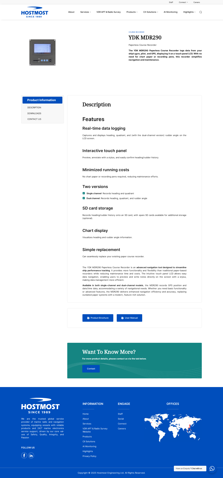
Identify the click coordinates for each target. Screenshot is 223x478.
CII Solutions (89, 441)
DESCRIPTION (34, 107)
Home (86, 414)
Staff (120, 414)
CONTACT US (34, 119)
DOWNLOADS (34, 113)
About (86, 419)
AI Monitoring (89, 446)
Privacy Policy (89, 456)
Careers (122, 428)
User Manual (131, 318)
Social (121, 419)
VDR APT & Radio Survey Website (95, 430)
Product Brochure (100, 318)
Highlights (88, 451)
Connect (122, 423)
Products (87, 436)
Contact (91, 368)
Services (87, 423)
